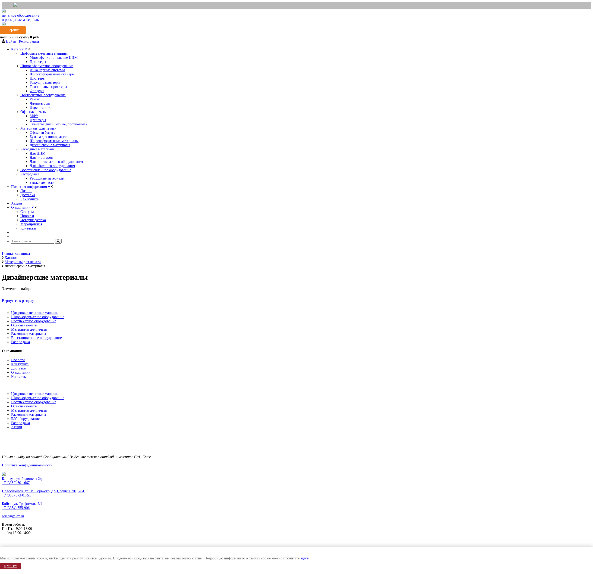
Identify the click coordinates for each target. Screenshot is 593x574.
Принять (10, 566)
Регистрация (29, 41)
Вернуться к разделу (18, 301)
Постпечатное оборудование (33, 321)
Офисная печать (24, 325)
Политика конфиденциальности (27, 465)
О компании (21, 372)
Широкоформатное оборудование (37, 317)
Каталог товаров (16, 384)
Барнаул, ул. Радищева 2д (22, 479)
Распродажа (20, 342)
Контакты (19, 377)
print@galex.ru (13, 516)
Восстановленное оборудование (36, 338)
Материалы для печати (29, 329)
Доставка (18, 368)
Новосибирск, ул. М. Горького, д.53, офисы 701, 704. (43, 491)
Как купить (20, 364)
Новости (18, 360)
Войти (11, 41)
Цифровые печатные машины (34, 313)
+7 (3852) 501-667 (16, 483)
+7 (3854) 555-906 (16, 508)
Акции (16, 427)
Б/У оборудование (25, 419)
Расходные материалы (28, 333)
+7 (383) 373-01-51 (16, 495)
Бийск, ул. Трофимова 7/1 (22, 504)
